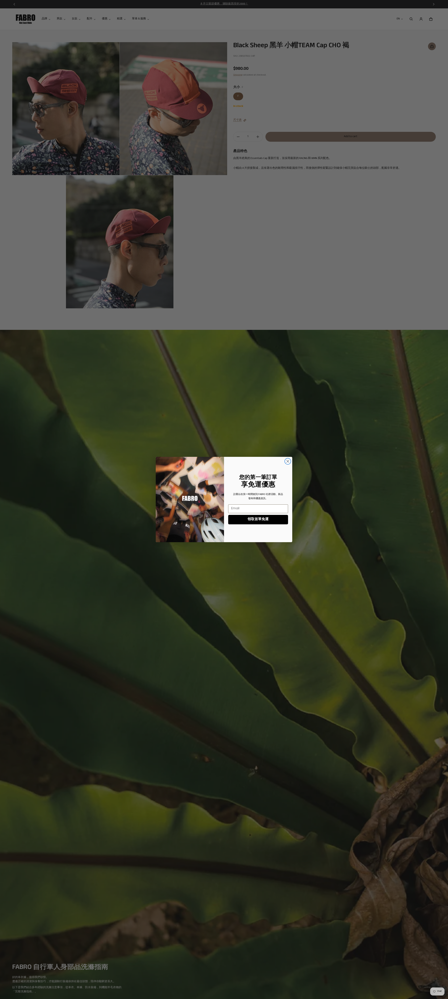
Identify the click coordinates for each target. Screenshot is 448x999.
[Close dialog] (288, 461)
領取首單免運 (258, 520)
